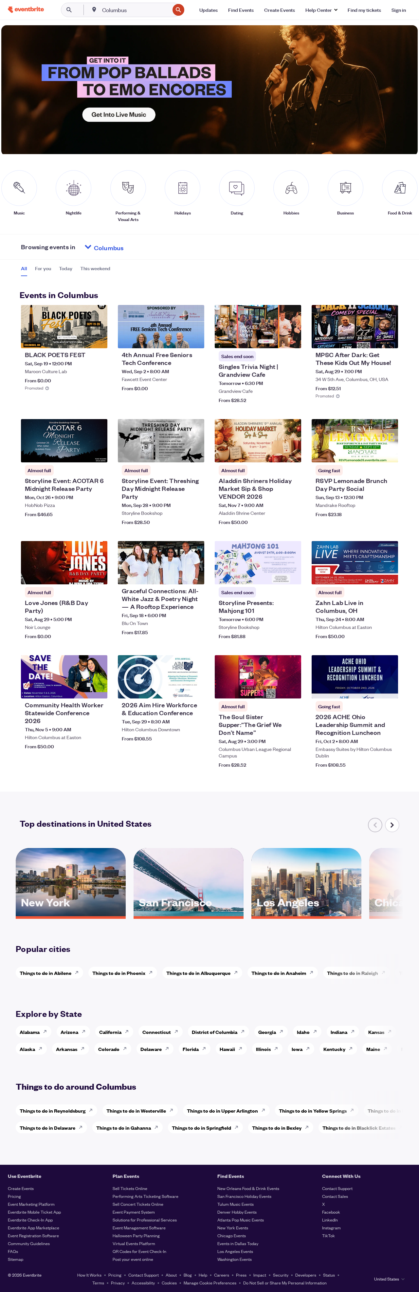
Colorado (108, 1048)
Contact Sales (335, 1196)
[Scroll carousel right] (392, 825)
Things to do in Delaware (47, 1127)
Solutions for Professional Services (145, 1220)
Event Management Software (139, 1227)
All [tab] (24, 268)
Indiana (339, 1031)
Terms (98, 1283)
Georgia (267, 1031)
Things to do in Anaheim (278, 972)
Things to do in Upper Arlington (222, 1110)
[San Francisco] (189, 914)
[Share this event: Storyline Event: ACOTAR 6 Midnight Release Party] (98, 453)
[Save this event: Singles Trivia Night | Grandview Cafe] (276, 339)
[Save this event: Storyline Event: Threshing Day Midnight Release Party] (179, 453)
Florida (191, 1048)
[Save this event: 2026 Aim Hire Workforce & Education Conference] (179, 689)
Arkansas (66, 1048)
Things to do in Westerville (136, 1110)
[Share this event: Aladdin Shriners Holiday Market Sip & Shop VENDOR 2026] (292, 453)
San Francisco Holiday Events (244, 1196)
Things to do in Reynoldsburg (52, 1110)
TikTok (328, 1235)
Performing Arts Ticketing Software (145, 1196)
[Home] (26, 9)
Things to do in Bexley (276, 1127)
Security (280, 1275)
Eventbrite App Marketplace (33, 1227)
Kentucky (334, 1048)
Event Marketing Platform (31, 1204)
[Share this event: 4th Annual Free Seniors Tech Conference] (195, 339)
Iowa (297, 1048)
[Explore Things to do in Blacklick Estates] (402, 1127)
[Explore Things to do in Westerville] (173, 1110)
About (171, 1275)
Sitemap (15, 1259)
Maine (373, 1048)
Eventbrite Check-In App (30, 1220)
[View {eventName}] (64, 326)
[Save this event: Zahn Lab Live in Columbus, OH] (373, 575)
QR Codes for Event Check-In (139, 1251)
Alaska (27, 1048)
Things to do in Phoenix (118, 972)
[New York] (71, 914)
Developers (305, 1275)
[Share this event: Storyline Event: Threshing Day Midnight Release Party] (195, 453)
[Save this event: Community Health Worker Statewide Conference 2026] (82, 689)
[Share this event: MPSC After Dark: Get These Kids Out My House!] (388, 339)
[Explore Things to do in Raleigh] (385, 972)
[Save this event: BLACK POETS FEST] (82, 339)
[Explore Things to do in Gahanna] (158, 1127)
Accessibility (143, 1283)
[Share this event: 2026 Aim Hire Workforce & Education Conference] (195, 689)
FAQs (13, 1251)
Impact (259, 1275)
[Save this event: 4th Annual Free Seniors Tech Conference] (179, 339)
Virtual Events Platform (134, 1243)
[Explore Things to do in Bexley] (308, 1127)
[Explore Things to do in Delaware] (82, 1127)
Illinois (263, 1048)
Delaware (151, 1048)
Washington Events (234, 1259)
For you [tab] (43, 268)
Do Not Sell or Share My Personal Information (285, 1283)
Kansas (376, 1031)
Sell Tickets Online (130, 1188)
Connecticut (156, 1031)
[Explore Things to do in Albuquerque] (237, 972)
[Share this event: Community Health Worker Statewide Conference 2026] (98, 689)
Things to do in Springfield (201, 1127)
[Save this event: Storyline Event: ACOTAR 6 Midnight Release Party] (82, 453)
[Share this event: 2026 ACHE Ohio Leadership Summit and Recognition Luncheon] (388, 689)
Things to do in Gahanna (123, 1127)
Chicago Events (231, 1235)
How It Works (89, 1275)
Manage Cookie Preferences (210, 1283)
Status (329, 1275)
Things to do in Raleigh (352, 972)
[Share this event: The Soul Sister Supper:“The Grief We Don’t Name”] (292, 689)
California (110, 1031)
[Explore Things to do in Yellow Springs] (353, 1110)
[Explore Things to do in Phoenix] (152, 972)
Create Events (21, 1188)
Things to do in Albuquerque (198, 972)
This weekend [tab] (95, 268)
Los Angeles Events (235, 1251)
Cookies (169, 1283)
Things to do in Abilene (45, 972)
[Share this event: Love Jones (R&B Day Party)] (98, 575)
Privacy (118, 1283)
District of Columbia (214, 1031)
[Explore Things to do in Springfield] (238, 1127)
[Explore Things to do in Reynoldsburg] (92, 1110)
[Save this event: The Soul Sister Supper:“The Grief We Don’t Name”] (276, 689)
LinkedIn (330, 1220)
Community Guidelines (29, 1243)
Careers (221, 1275)
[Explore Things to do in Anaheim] (313, 972)
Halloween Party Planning (136, 1235)
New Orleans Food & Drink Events (248, 1188)
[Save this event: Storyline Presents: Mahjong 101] (276, 575)
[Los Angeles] (306, 914)
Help (203, 1275)
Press (241, 1275)
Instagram (331, 1227)
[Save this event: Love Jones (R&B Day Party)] (82, 575)
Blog (188, 1275)
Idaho (303, 1031)
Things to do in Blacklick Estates (358, 1127)
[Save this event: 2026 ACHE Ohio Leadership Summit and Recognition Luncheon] (373, 689)
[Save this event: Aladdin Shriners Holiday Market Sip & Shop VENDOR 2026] (276, 453)
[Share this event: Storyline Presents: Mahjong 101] (292, 575)
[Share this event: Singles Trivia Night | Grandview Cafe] (292, 339)
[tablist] (65, 270)
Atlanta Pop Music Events (240, 1220)
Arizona (69, 1031)
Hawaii (227, 1048)
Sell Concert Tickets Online (138, 1204)
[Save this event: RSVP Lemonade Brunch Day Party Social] (373, 453)
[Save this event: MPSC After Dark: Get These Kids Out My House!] (373, 339)
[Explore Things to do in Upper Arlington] (265, 1110)
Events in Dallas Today (237, 1243)
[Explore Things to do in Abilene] (78, 972)
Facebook (331, 1212)
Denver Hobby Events (237, 1212)
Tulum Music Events (235, 1204)
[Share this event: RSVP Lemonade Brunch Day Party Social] (388, 453)
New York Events (232, 1227)
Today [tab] (65, 268)
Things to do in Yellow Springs (313, 1110)
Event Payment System (134, 1212)
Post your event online (133, 1259)
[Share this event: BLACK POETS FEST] (98, 339)
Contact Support (337, 1188)
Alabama (30, 1031)
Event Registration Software (33, 1235)
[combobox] (135, 9)
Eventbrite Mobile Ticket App (34, 1212)
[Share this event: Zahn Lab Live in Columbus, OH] (388, 575)
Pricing (14, 1196)
